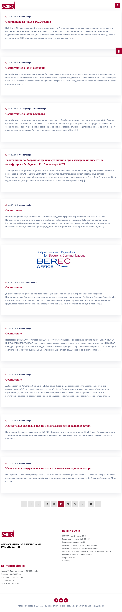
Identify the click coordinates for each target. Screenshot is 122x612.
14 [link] (61, 504)
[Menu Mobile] (117, 5)
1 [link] (31, 504)
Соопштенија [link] (25, 16)
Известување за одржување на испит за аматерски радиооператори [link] (48, 425)
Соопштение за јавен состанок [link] (25, 67)
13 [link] (54, 504)
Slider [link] (21, 282)
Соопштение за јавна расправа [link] (25, 113)
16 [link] (75, 504)
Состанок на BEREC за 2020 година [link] (28, 21)
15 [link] (68, 504)
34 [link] (91, 504)
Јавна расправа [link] (26, 109)
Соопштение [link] (13, 210)
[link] (119, 51)
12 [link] (47, 504)
